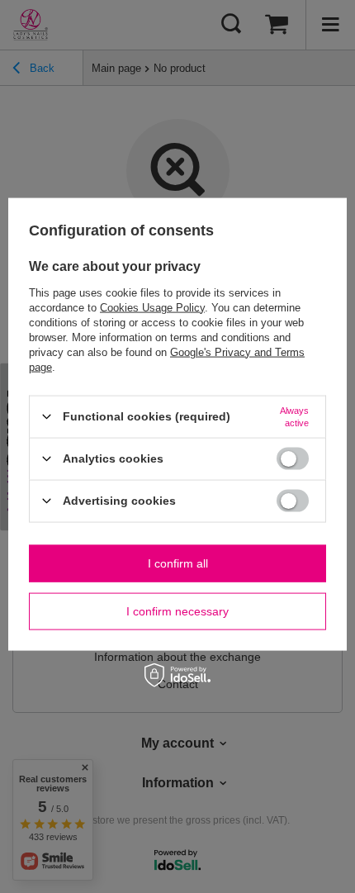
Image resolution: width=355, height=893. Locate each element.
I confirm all (178, 563)
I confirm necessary (177, 611)
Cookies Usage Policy (152, 307)
